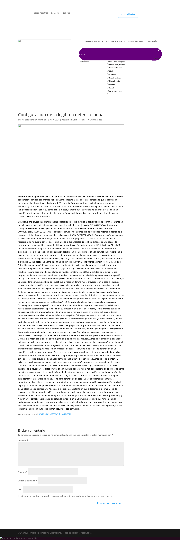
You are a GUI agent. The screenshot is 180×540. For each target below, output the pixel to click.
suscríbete (128, 14)
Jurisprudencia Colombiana (35, 119)
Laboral (112, 84)
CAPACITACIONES (136, 41)
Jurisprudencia (115, 91)
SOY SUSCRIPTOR (114, 41)
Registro (66, 13)
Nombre (22, 472)
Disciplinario (114, 81)
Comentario (24, 440)
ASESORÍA (152, 41)
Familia (112, 88)
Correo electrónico (27, 480)
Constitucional (115, 78)
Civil (111, 71)
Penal (83, 119)
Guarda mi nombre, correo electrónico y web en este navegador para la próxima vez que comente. (67, 496)
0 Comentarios (95, 119)
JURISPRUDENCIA (92, 41)
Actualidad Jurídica (117, 64)
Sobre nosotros (41, 13)
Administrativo (115, 68)
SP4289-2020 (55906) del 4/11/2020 (55, 414)
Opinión (112, 74)
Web (20, 489)
